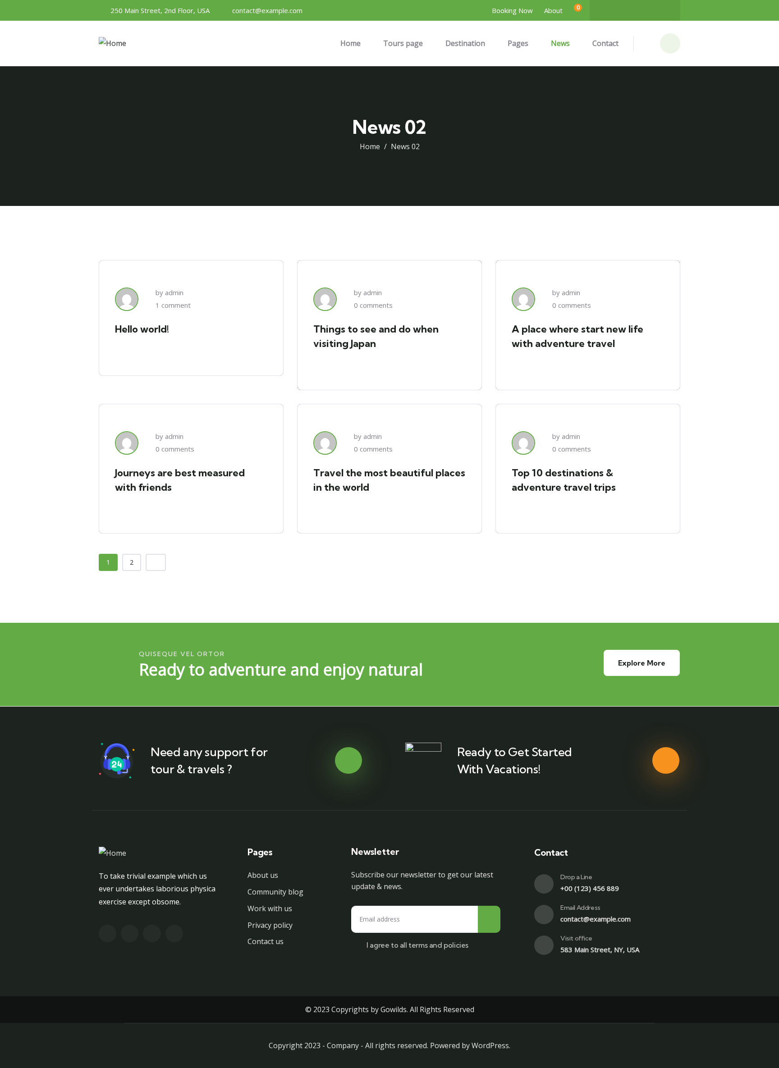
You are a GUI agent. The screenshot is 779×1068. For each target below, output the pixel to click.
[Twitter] (626, 10)
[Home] (112, 43)
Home (370, 146)
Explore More (641, 662)
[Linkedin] (174, 933)
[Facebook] (608, 10)
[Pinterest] (661, 10)
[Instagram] (644, 10)
